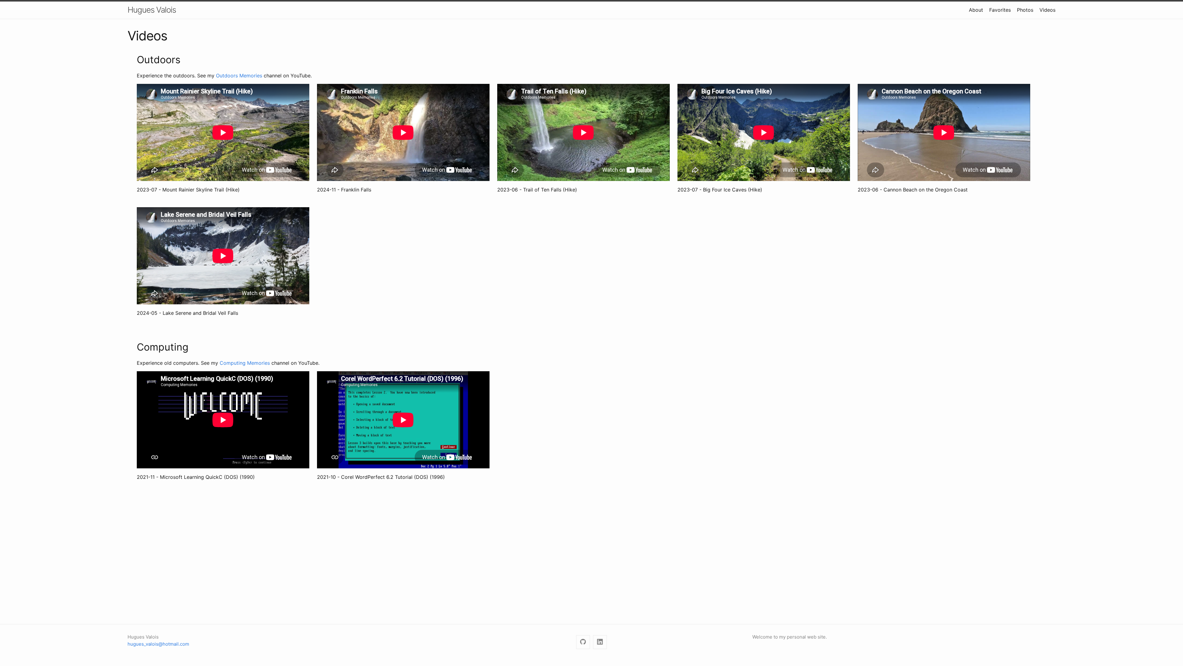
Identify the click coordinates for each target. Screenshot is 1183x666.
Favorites (1000, 10)
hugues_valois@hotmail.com (158, 644)
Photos (1025, 10)
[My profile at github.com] (583, 642)
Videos (1047, 10)
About (976, 10)
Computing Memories (245, 363)
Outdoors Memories (239, 75)
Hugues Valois (152, 9)
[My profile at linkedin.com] (600, 642)
